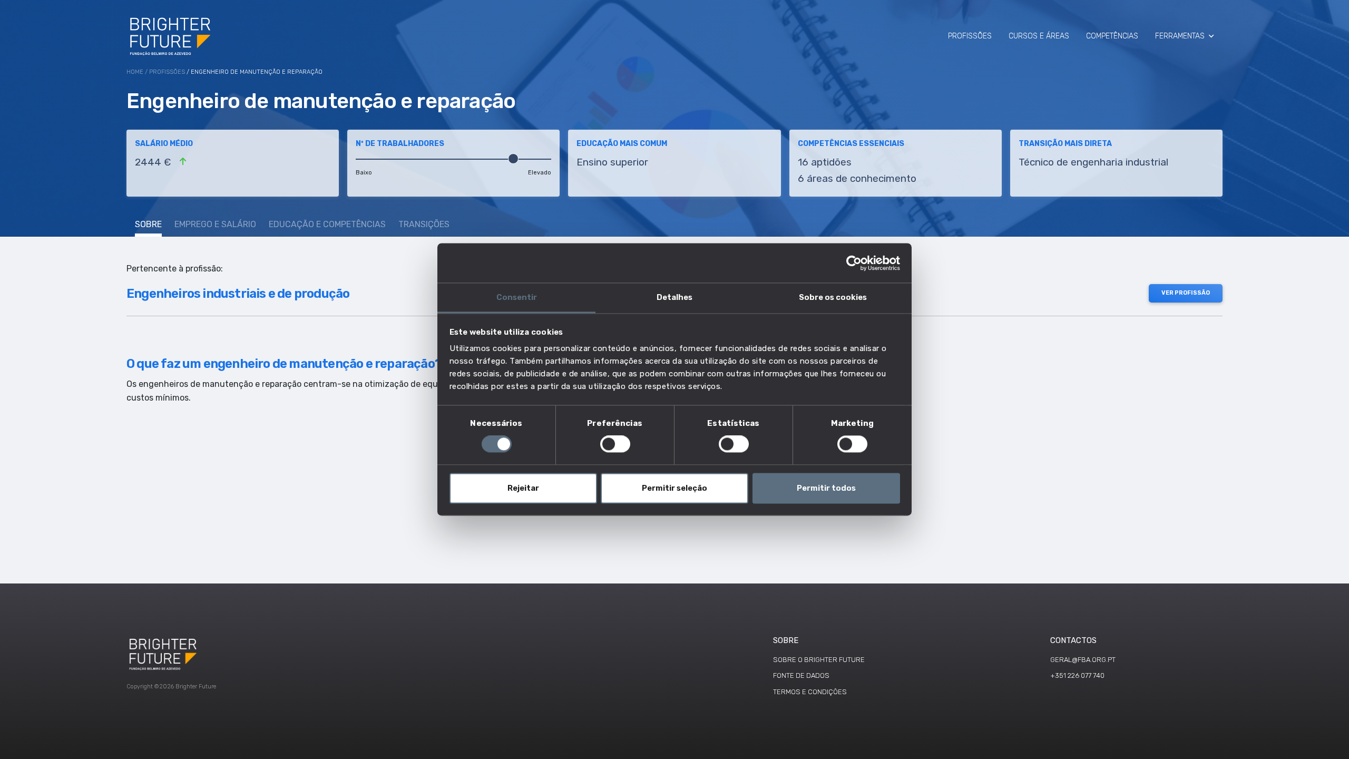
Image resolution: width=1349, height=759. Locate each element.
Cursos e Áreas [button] (1039, 36)
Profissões (167, 72)
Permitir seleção (674, 488)
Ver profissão (1185, 292)
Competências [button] (1112, 36)
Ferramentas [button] (1180, 36)
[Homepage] (171, 35)
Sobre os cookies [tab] (833, 297)
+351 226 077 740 (1077, 675)
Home (134, 72)
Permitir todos (826, 488)
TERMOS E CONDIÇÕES (810, 692)
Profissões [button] (970, 36)
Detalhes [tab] (674, 297)
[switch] (615, 444)
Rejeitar (523, 488)
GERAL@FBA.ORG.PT (1083, 660)
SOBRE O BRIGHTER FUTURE (819, 660)
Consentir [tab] (516, 297)
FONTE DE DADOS (801, 675)
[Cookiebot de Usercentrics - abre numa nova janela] (854, 263)
